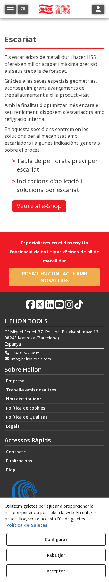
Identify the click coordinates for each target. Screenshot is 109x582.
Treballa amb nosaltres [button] (31, 390)
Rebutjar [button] (56, 555)
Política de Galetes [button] (27, 525)
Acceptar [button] (56, 571)
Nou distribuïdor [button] (23, 399)
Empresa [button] (15, 381)
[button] (23, 9)
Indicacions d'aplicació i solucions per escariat (49, 185)
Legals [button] (12, 426)
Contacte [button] (16, 452)
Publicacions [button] (19, 461)
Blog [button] (10, 470)
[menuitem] (54, 380)
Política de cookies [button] (25, 408)
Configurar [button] (56, 539)
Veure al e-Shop (39, 206)
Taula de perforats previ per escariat (57, 165)
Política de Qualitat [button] (27, 417)
